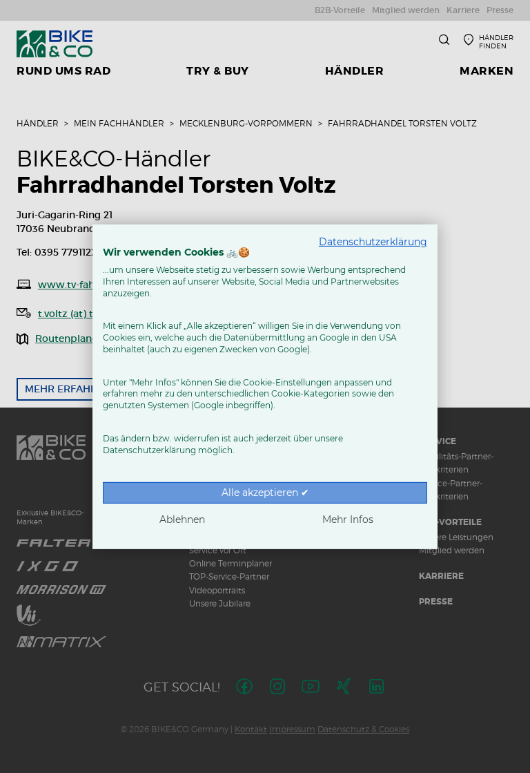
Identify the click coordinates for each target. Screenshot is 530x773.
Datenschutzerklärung (373, 241)
